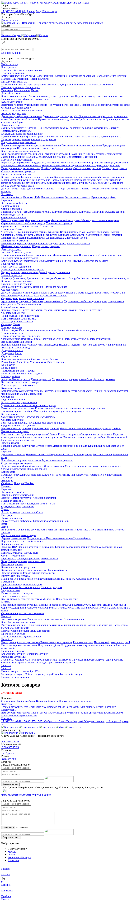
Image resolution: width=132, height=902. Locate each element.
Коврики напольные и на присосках (42, 437)
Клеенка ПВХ (34, 128)
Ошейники (7, 483)
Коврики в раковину (90, 116)
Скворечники (8, 304)
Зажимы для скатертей (13, 128)
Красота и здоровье (12, 564)
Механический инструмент (66, 220)
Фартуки (6, 107)
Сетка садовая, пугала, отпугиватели (103, 301)
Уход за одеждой (56, 362)
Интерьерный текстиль (14, 81)
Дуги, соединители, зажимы (16, 286)
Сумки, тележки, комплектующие (19, 226)
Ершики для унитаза (69, 434)
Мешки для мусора (60, 659)
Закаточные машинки (13, 156)
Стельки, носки (39, 359)
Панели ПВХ (80, 529)
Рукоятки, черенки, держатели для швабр (46, 234)
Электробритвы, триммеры (49, 411)
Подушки (122, 75)
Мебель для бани (10, 376)
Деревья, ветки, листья (13, 538)
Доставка (72, 2)
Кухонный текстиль (12, 102)
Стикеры (120, 529)
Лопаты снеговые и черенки (96, 278)
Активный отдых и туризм (16, 252)
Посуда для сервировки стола (17, 185)
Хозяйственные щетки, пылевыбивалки (23, 237)
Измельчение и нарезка (64, 162)
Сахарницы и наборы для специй (60, 188)
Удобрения (25, 266)
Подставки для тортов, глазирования (81, 145)
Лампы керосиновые (52, 197)
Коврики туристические (38, 255)
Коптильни (7, 260)
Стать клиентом (38, 706)
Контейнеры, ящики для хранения (67, 625)
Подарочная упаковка (13, 651)
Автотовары (8, 197)
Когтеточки (25, 497)
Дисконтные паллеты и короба (106, 712)
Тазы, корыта (82, 243)
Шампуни (27, 593)
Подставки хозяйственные (23, 119)
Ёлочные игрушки (83, 642)
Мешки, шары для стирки (77, 211)
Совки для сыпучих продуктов (18, 171)
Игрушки (6, 451)
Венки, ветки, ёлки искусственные (20, 642)
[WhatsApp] (2, 792)
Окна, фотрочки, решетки (100, 379)
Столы (29, 295)
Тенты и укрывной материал (17, 321)
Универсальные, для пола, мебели (102, 428)
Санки (95, 466)
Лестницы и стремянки (77, 197)
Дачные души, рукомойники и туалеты (22, 269)
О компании (8, 701)
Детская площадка (11, 466)
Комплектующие (10, 318)
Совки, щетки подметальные (86, 234)
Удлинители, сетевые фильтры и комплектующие (28, 405)
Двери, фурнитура (41, 379)
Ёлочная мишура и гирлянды (56, 642)
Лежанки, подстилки (44, 497)
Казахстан (13, 860)
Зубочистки (7, 659)
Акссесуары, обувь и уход (15, 347)
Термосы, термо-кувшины (15, 139)
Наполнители (28, 512)
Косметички (8, 581)
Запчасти (6, 665)
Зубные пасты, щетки (43, 573)
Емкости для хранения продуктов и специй (35, 136)
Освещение (7, 396)
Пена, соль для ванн (67, 599)
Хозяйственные (9, 203)
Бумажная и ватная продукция (18, 567)
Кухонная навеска (31, 165)
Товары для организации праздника (21, 636)
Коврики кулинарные (13, 145)
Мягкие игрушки (102, 454)
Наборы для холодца (62, 180)
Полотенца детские (113, 96)
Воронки (6, 162)
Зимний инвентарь (11, 275)
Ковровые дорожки (101, 547)
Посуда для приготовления (16, 174)
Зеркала (5, 532)
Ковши (71, 243)
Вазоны (5, 344)
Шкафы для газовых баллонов (50, 295)
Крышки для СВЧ (11, 165)
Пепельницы (31, 552)
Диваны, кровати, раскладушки (56, 604)
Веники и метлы (69, 232)
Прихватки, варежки (67, 104)
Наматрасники (20, 78)
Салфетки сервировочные (108, 659)
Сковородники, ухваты (114, 168)
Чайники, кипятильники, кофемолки (21, 393)
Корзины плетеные (23, 281)
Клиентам (6, 704)
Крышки (61, 156)
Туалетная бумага (57, 570)
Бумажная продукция (13, 474)
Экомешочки (90, 156)
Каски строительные (12, 220)
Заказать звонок (10, 784)
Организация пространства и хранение (22, 613)
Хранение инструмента (59, 223)
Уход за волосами (10, 590)
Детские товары (10, 443)
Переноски (28, 506)
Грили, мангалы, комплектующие (19, 258)
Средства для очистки (13, 312)
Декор (4, 526)
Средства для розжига (96, 260)
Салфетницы (101, 128)
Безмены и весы (78, 154)
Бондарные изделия (31, 373)
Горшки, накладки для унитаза (18, 445)
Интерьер (6, 515)
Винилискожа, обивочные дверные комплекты (27, 529)
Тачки (23, 318)
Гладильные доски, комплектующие (21, 211)
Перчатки (6, 200)
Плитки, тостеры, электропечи (75, 391)
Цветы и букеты (82, 538)
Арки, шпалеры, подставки (16, 301)
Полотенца (7, 90)
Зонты (18, 353)
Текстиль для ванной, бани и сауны (20, 87)
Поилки (52, 503)
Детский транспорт (32, 466)
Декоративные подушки (46, 84)
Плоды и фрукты (36, 538)
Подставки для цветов (93, 344)
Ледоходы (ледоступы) (13, 278)
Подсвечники (8, 558)
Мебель (5, 601)
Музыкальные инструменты (57, 460)
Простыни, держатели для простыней (74, 75)
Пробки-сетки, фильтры (92, 119)
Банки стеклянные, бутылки (53, 154)
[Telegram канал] (28, 727)
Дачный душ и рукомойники (54, 272)
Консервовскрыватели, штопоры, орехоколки (103, 162)
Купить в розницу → (107, 706)
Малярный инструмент (37, 220)
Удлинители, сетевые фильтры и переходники (79, 408)
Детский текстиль (11, 93)
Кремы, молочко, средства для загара (21, 599)
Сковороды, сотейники (25, 182)
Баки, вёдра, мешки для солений (19, 154)
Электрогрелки (73, 411)
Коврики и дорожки (12, 544)
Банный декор (9, 367)
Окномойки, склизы (12, 234)
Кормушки (33, 503)
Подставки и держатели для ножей (100, 165)
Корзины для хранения (99, 625)
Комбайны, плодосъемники (41, 156)
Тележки (32, 318)
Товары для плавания (13, 255)
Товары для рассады (12, 333)
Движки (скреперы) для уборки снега (47, 278)
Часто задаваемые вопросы (81, 706)
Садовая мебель (10, 289)
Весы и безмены (26, 385)
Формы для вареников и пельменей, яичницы (63, 182)
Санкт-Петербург (29, 2)
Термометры (46, 226)
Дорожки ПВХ (9, 547)
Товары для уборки (11, 229)
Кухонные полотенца (35, 104)
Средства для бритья (87, 578)
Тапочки (53, 359)
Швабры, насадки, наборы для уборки (67, 237)
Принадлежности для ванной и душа (21, 584)
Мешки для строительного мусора (100, 220)
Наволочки (101, 75)
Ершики (114, 232)
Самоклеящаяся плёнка (101, 529)
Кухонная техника (11, 388)
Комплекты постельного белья (18, 75)
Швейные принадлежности (16, 246)
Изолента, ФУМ (31, 197)
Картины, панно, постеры (15, 541)
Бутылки (6, 136)
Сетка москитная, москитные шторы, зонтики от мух (30, 338)
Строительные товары (13, 217)
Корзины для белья (52, 211)
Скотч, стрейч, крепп (12, 662)
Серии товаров (39, 712)
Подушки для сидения (101, 84)
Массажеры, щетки (29, 587)
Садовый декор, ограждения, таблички (22, 298)
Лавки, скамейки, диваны (83, 292)
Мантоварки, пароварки (110, 177)
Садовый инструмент (13, 307)
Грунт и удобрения (11, 263)
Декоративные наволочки (74, 84)
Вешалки (6, 616)
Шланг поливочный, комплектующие (77, 330)
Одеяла (112, 75)
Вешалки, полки (21, 379)
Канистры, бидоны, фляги (52, 243)
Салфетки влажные (36, 570)
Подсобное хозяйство (13, 399)
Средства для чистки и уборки (18, 425)
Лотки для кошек (10, 512)
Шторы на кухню (21, 107)
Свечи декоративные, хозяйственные (37, 558)
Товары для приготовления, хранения (55, 662)
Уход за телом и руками (14, 596)
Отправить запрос (11, 837)
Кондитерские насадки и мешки (43, 145)
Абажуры (6, 379)
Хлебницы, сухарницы (43, 139)
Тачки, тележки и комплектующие (20, 315)
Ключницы (36, 541)
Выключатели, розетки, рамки (17, 408)
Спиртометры (74, 156)
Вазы (4, 523)
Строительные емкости (14, 223)
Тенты (16, 324)
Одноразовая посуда (83, 659)
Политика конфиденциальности (76, 701)
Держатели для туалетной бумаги (39, 434)
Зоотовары (7, 477)
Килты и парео (22, 90)
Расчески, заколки (11, 593)
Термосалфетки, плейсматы (16, 130)
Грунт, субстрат (9, 266)
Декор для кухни (10, 125)
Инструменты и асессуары (15, 575)
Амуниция (7, 480)
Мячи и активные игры (65, 255)
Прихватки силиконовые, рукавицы (58, 119)
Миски (5, 180)
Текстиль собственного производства (21, 70)
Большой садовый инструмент (18, 310)
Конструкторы (84, 454)
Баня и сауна (8, 364)
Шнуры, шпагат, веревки (46, 246)
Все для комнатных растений (17, 341)
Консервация (8, 67)
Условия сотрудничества (53, 2)
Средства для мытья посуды (40, 417)
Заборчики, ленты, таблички (47, 301)
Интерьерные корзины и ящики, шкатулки (24, 625)
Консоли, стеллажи (102, 604)
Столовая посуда (109, 188)
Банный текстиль (10, 373)
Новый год (7, 639)
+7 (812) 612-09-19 (11, 11)
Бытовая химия (9, 414)
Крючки (5, 630)
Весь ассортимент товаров (16, 712)
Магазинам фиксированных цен (19, 715)
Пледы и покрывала (12, 84)
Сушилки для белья (12, 214)
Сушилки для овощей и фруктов (110, 391)
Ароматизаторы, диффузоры (17, 521)
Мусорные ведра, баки (103, 197)
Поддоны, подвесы (69, 344)
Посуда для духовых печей (88, 180)
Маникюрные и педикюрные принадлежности (27, 578)
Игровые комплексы (37, 454)
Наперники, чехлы (38, 78)
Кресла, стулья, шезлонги (55, 292)
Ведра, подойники (27, 243)
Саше (67, 521)
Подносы (76, 165)
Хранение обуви (20, 630)
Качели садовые (31, 292)
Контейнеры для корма (13, 503)
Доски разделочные (22, 162)
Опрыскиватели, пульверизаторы (37, 330)
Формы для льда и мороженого (106, 182)
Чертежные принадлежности (106, 474)
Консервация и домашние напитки (20, 151)
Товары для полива (11, 327)
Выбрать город (9, 20)
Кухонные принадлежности (16, 159)
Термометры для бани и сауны (18, 370)
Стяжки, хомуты (36, 223)
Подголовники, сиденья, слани (69, 379)
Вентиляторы (8, 385)
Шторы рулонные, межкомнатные (26, 561)
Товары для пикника (110, 255)
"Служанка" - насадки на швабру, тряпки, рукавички (30, 232)
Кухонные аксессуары (45, 391)
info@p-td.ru (28, 11)
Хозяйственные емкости (14, 240)
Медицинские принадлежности (32, 659)
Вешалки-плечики (74, 619)
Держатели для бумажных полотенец (21, 116)
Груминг (6, 486)
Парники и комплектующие (16, 284)
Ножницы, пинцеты (64, 578)
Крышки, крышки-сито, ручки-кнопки (75, 177)
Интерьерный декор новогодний (112, 642)
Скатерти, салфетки (119, 104)
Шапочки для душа (51, 587)
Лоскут (52, 104)
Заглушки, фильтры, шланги (96, 434)
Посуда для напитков (30, 188)
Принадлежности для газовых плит (20, 168)
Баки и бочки (8, 243)
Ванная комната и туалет (15, 431)
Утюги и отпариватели (14, 411)
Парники (38, 286)
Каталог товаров (20, 677)
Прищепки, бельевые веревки (108, 211)
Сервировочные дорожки (94, 104)
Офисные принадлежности (40, 474)
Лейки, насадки (10, 330)
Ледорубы (74, 278)
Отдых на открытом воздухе (17, 463)
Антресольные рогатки (14, 619)
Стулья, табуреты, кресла (104, 607)
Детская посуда (9, 188)
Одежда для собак (11, 506)
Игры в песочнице (54, 466)
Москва (12, 851)
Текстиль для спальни (13, 73)
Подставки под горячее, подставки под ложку (68, 128)
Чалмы (34, 90)
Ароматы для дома (11, 518)
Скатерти (114, 128)
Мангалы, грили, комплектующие (42, 260)
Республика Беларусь (19, 857)
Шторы (28, 84)
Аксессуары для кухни (13, 113)
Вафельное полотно (12, 104)
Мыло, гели (48, 599)
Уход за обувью (38, 362)
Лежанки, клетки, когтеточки (17, 495)
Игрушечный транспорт (62, 454)
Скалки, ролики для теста (87, 168)
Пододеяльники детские (88, 96)
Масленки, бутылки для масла (104, 136)
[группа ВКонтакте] (73, 727)
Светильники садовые (29, 304)
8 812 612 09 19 (10, 741)
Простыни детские (11, 99)
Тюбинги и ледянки (110, 466)
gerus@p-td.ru (9, 759)
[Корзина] (42, 35)
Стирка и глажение (11, 208)
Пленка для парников (55, 286)
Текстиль (65, 674)
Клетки (15, 497)
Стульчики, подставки (13, 469)
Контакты (83, 2)
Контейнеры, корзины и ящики (18, 622)
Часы (4, 561)
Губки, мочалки (10, 587)
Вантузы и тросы (10, 434)
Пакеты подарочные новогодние (19, 645)
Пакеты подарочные (36, 653)
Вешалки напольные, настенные (45, 619)
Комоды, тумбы (82, 604)
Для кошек (7, 492)
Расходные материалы (13, 656)
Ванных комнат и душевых (16, 428)
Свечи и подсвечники (13, 555)
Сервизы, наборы (89, 188)
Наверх (5, 899)
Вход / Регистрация (46, 11)
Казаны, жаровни (10, 177)
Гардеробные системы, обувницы (19, 604)
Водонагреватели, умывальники (19, 402)
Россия (11, 854)
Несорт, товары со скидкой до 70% (20, 671)
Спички (29, 662)
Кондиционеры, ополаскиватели (47, 422)
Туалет (5, 509)
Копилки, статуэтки (12, 552)
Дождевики (7, 353)
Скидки (16, 35)
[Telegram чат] (9, 727)
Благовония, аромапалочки (48, 521)
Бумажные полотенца (13, 570)
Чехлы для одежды (39, 630)
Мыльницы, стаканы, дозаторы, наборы (85, 437)
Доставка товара (56, 706)
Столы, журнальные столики (74, 607)
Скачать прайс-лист (59, 712)
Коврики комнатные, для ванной (36, 547)
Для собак (19, 492)
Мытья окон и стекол (71, 428)
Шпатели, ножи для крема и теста (35, 148)
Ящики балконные (116, 344)
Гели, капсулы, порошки (14, 422)
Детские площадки (11, 292)
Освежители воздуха (12, 417)
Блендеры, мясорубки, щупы (17, 391)
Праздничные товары (13, 633)
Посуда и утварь (43, 674)
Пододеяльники (44, 75)
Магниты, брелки (63, 529)
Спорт (55, 674)
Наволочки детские (46, 96)
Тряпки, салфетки (112, 234)
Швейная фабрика (25, 701)
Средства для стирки (12, 419)
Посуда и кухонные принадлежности (21, 110)
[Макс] (60, 727)
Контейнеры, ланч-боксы (74, 136)
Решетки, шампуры (72, 260)
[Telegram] (1, 792)
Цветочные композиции (59, 538)
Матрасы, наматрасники (36, 99)
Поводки (19, 483)
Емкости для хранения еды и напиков (22, 133)
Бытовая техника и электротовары (20, 382)
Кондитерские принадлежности (18, 142)
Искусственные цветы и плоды (18, 535)
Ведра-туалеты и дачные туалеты (19, 272)
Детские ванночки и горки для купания (75, 445)
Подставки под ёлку (49, 645)
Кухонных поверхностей (45, 428)
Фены (30, 411)
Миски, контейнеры (12, 500)
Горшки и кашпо (19, 344)
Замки (18, 197)
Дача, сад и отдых (11, 249)
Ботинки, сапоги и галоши (16, 359)
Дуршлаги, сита (42, 162)
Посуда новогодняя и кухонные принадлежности (88, 645)
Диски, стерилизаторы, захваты (104, 154)
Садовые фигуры (73, 301)
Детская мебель (44, 445)
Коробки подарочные (13, 653)
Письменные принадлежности (72, 474)
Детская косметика (11, 573)
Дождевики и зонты (12, 350)
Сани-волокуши (121, 278)
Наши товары (8, 709)
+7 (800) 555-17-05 (32, 721)
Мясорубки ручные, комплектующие (29, 180)
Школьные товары (36, 469)
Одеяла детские (66, 96)
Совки (39, 512)
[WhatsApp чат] (47, 727)
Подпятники (50, 607)
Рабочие (23, 203)
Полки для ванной (117, 437)
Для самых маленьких (13, 454)
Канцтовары (8, 471)
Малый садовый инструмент (51, 310)
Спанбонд (6, 324)
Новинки (6, 35)
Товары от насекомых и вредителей (20, 336)
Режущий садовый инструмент (85, 310)
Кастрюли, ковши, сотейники (37, 177)
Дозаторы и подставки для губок (61, 116)
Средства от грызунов (72, 338)
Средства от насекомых (98, 338)
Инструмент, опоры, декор (43, 344)
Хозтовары (7, 194)
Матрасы (6, 78)
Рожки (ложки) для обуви (15, 362)
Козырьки (6, 281)
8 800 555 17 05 (10, 747)
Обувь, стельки (9, 356)
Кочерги (18, 260)
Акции (85, 712)
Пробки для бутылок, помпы (56, 168)
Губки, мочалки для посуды (94, 232)
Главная (5, 677)
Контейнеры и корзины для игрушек (21, 460)
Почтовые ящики (10, 206)
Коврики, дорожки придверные (72, 547)
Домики (5, 497)
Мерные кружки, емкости (56, 165)
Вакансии (41, 701)
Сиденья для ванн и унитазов (17, 440)
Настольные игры (89, 255)
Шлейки (29, 483)
